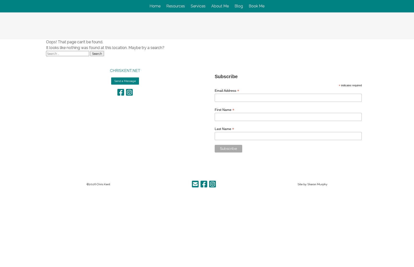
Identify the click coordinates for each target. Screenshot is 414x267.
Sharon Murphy (317, 184)
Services (198, 6)
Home (155, 6)
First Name (224, 110)
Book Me (256, 6)
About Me (220, 6)
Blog (239, 6)
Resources (175, 6)
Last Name (224, 129)
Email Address (227, 90)
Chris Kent (103, 184)
